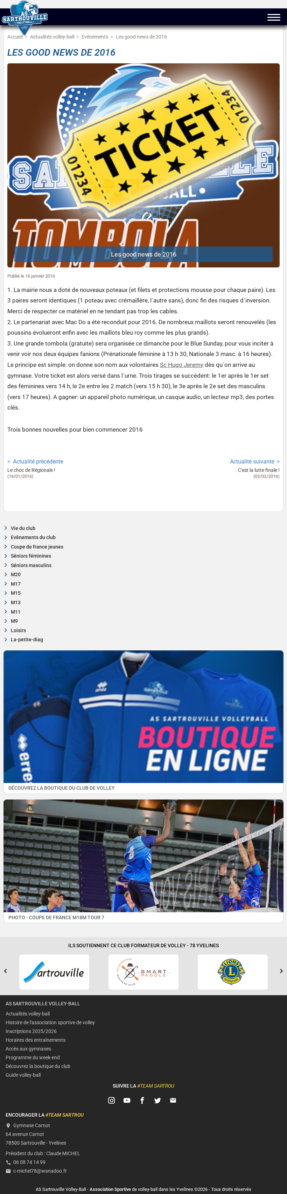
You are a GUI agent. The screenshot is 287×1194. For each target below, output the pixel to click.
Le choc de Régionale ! (31, 470)
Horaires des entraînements (35, 1040)
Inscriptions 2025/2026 (31, 1031)
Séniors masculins (31, 565)
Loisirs (18, 631)
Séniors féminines (31, 556)
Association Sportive (110, 1189)
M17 (16, 584)
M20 (16, 575)
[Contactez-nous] (173, 1100)
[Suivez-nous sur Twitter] (158, 1100)
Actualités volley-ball (28, 1014)
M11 (16, 612)
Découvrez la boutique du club (38, 1066)
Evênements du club (33, 537)
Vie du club (23, 528)
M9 (14, 621)
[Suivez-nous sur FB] (142, 1100)
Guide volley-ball (23, 1075)
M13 (16, 603)
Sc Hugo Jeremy (181, 364)
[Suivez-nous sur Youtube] (127, 1100)
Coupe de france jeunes (37, 547)
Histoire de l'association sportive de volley (50, 1023)
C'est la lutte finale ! (259, 470)
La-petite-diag (27, 640)
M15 (16, 593)
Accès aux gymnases (28, 1049)
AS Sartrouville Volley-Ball (43, 1004)
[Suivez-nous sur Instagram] (112, 1100)
